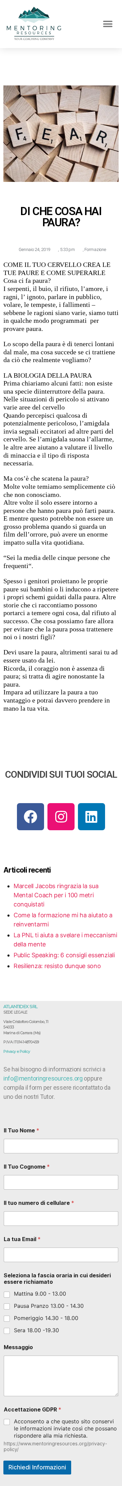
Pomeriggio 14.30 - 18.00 (46, 1318)
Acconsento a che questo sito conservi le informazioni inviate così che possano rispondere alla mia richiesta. (65, 1428)
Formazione (95, 249)
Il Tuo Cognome (27, 1167)
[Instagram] (61, 816)
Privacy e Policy (16, 1051)
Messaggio (18, 1347)
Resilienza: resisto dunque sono (57, 965)
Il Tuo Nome (21, 1130)
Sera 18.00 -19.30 (36, 1330)
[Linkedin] (91, 816)
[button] (107, 24)
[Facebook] (30, 816)
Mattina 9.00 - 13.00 (40, 1293)
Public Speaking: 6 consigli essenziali (64, 955)
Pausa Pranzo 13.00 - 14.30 (49, 1305)
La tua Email (22, 1239)
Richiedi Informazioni (37, 1467)
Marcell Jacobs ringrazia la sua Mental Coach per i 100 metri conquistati (56, 895)
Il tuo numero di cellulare (39, 1203)
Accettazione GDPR (32, 1409)
